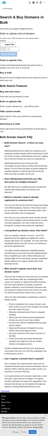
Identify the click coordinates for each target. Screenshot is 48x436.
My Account (5, 402)
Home (3, 396)
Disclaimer (5, 391)
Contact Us (5, 408)
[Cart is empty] (44, 2)
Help (3, 405)
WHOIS (4, 412)
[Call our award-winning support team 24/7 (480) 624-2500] (37, 2)
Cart (2, 399)
